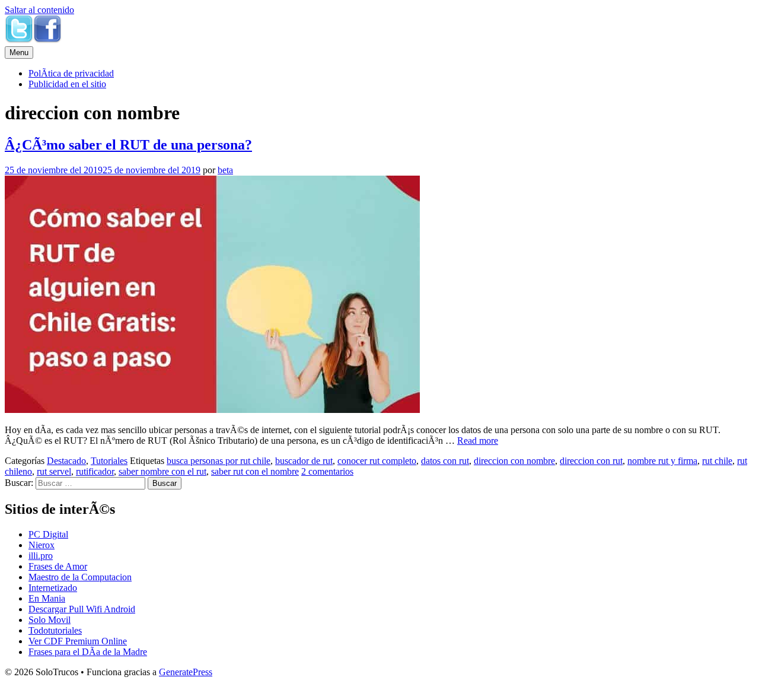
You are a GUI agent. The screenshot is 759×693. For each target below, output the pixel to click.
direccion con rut (591, 461)
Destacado (66, 461)
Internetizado (52, 588)
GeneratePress (185, 672)
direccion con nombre (514, 461)
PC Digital (48, 534)
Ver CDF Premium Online (77, 641)
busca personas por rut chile (218, 461)
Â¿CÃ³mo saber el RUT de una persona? (128, 144)
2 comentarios (327, 471)
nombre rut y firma (662, 461)
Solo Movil (49, 620)
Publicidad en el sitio (67, 84)
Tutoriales (109, 461)
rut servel (54, 471)
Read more (477, 440)
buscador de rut (304, 461)
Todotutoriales (55, 630)
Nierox (41, 545)
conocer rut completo (376, 461)
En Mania (46, 598)
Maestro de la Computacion (80, 577)
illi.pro (40, 556)
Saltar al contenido (39, 10)
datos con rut (445, 461)
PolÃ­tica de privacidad (71, 73)
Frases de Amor (57, 566)
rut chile (717, 461)
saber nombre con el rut (162, 471)
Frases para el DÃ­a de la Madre (87, 652)
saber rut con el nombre (255, 471)
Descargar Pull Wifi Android (81, 609)
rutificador (95, 471)
